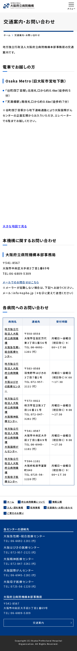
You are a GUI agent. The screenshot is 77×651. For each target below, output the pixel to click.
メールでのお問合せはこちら (21, 282)
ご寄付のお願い (15, 513)
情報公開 (57, 501)
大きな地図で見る (15, 226)
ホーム (7, 35)
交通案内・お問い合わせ (60, 507)
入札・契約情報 (15, 507)
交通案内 (38, 622)
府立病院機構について (33, 501)
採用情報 (35, 507)
